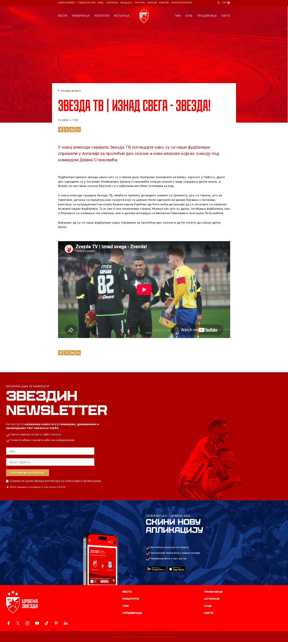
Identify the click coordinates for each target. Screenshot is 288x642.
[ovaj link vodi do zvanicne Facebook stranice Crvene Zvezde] (8, 623)
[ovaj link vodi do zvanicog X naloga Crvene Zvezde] (18, 623)
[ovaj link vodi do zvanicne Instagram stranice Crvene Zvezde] (27, 623)
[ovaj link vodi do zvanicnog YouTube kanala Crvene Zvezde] (37, 623)
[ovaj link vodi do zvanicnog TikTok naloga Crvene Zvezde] (46, 623)
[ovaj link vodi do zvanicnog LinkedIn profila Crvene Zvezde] (65, 623)
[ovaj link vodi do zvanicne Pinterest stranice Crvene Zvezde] (56, 623)
